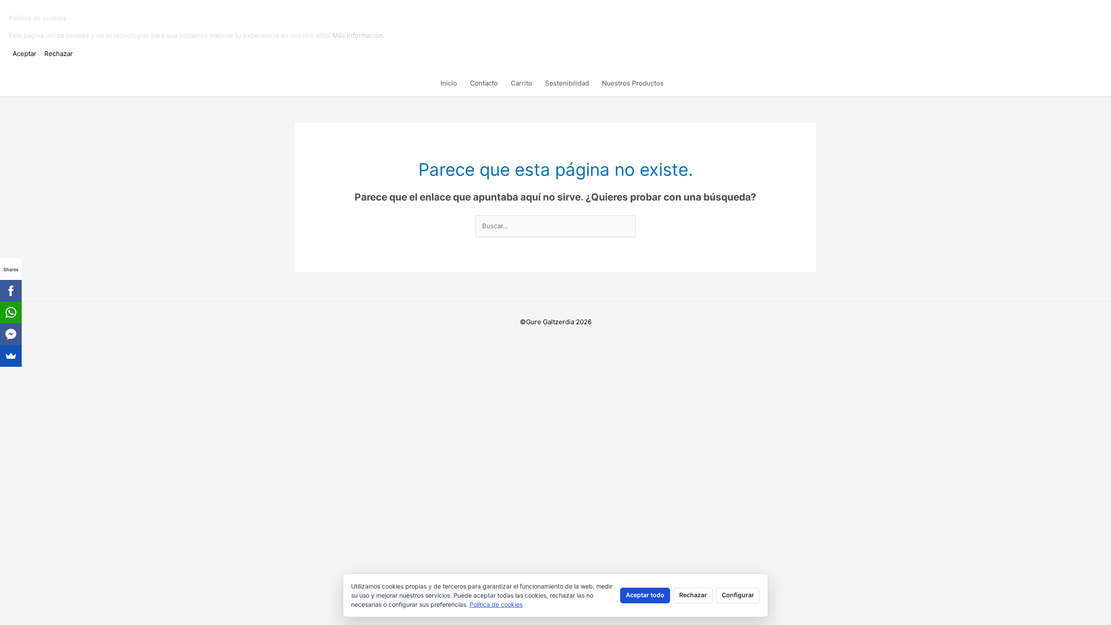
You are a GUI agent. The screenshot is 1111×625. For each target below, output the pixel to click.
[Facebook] (11, 291)
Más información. (358, 35)
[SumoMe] (11, 356)
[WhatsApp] (11, 312)
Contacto (484, 83)
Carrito (521, 83)
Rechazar (693, 595)
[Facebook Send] (11, 334)
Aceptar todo (645, 595)
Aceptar (24, 53)
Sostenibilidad (567, 83)
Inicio (448, 83)
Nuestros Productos (633, 83)
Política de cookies (496, 604)
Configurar (738, 595)
